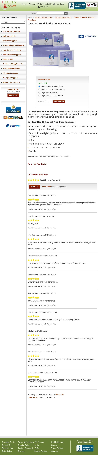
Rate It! (34, 186)
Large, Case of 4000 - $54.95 (52, 96)
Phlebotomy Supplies (63, 17)
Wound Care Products (11, 82)
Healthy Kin (8, 5)
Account (33, 4)
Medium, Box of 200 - (52, 87)
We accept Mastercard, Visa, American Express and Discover (13, 117)
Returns (54, 445)
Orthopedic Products (11, 68)
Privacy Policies (57, 448)
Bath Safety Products (11, 31)
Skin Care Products (10, 73)
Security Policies (40, 451)
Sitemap (21, 451)
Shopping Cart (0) (46, 4)
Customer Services (9, 442)
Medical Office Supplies (12, 55)
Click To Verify (92, 5)
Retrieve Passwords (25, 448)
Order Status (59, 4)
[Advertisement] (62, 416)
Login (25, 4)
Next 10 (59, 394)
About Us (54, 451)
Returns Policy (7, 448)
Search (33, 13)
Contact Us (44, 7)
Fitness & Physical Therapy (13, 45)
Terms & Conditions (26, 442)
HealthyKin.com (57, 442)
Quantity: (41, 101)
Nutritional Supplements (13, 64)
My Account (39, 442)
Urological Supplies (10, 78)
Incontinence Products (12, 50)
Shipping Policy (24, 445)
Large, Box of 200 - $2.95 (50, 93)
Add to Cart (59, 101)
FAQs (37, 448)
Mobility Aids (8, 59)
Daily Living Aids (9, 36)
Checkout (13, 95)
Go (66, 13)
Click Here (46, 186)
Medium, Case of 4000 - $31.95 (53, 90)
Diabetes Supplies (10, 41)
